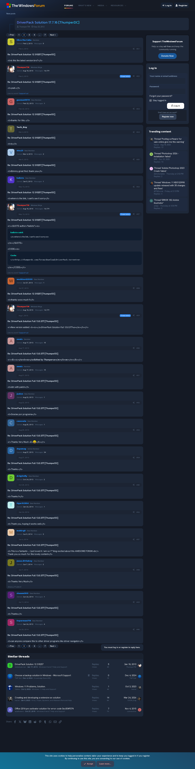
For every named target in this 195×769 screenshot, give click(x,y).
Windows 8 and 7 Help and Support (53, 667)
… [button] (39, 35)
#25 (138, 159)
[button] (93, 5)
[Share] (133, 49)
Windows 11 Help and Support (44, 689)
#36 (138, 512)
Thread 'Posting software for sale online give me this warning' (169, 140)
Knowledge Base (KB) (42, 678)
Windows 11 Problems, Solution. (30, 686)
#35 (138, 485)
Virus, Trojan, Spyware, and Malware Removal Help (51, 700)
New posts (10, 13)
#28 (138, 288)
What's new (84, 5)
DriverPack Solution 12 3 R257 (29, 664)
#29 (138, 315)
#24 (138, 132)
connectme (131, 711)
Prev (12, 35)
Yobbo (17, 689)
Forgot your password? (161, 96)
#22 (138, 76)
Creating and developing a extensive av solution (38, 697)
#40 (138, 629)
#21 (138, 49)
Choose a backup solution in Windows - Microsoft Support (43, 675)
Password (154, 86)
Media (101, 5)
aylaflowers (19, 711)
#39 (138, 602)
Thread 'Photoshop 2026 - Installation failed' (166, 155)
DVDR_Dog (132, 700)
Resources (117, 5)
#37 (138, 539)
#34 (138, 457)
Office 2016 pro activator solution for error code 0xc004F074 (44, 708)
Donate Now (167, 56)
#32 (138, 402)
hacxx (133, 689)
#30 (138, 348)
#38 (138, 570)
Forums (68, 5)
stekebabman (20, 667)
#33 (138, 430)
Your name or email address (163, 76)
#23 (138, 109)
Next (52, 35)
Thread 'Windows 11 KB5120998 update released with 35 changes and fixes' (169, 185)
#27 (138, 214)
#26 (138, 187)
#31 (138, 375)
